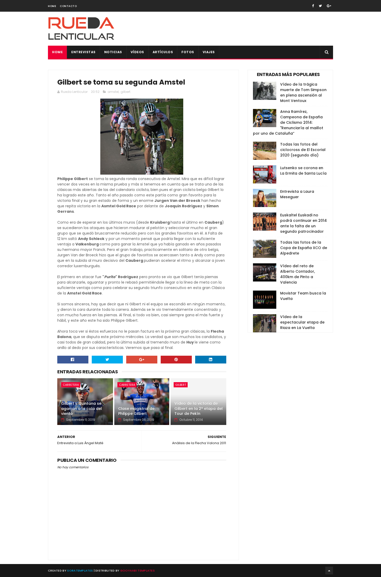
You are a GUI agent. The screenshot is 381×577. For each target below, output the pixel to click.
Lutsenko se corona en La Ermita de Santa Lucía (303, 170)
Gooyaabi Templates (137, 570)
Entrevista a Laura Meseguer (297, 194)
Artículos (163, 52)
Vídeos (137, 52)
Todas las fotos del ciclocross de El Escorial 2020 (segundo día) (303, 150)
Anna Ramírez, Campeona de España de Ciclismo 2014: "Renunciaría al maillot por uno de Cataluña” (288, 122)
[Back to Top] (329, 570)
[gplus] (329, 6)
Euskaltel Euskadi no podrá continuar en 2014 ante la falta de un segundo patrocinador (303, 223)
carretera (71, 385)
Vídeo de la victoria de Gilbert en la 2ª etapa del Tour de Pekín (198, 408)
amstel (113, 92)
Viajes (209, 52)
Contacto (68, 6)
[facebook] (313, 6)
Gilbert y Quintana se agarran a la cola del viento (81, 408)
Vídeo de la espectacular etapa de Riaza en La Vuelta (302, 322)
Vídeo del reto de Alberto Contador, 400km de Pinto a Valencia (297, 274)
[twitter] (320, 6)
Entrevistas (83, 52)
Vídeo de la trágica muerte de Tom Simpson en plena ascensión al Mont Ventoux (303, 92)
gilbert (125, 92)
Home (52, 6)
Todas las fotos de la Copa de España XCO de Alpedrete (303, 248)
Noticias (113, 52)
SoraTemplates (80, 570)
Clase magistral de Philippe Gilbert (136, 411)
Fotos (187, 52)
